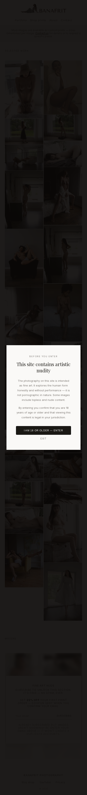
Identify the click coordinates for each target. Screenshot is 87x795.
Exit (43, 438)
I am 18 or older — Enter (43, 430)
